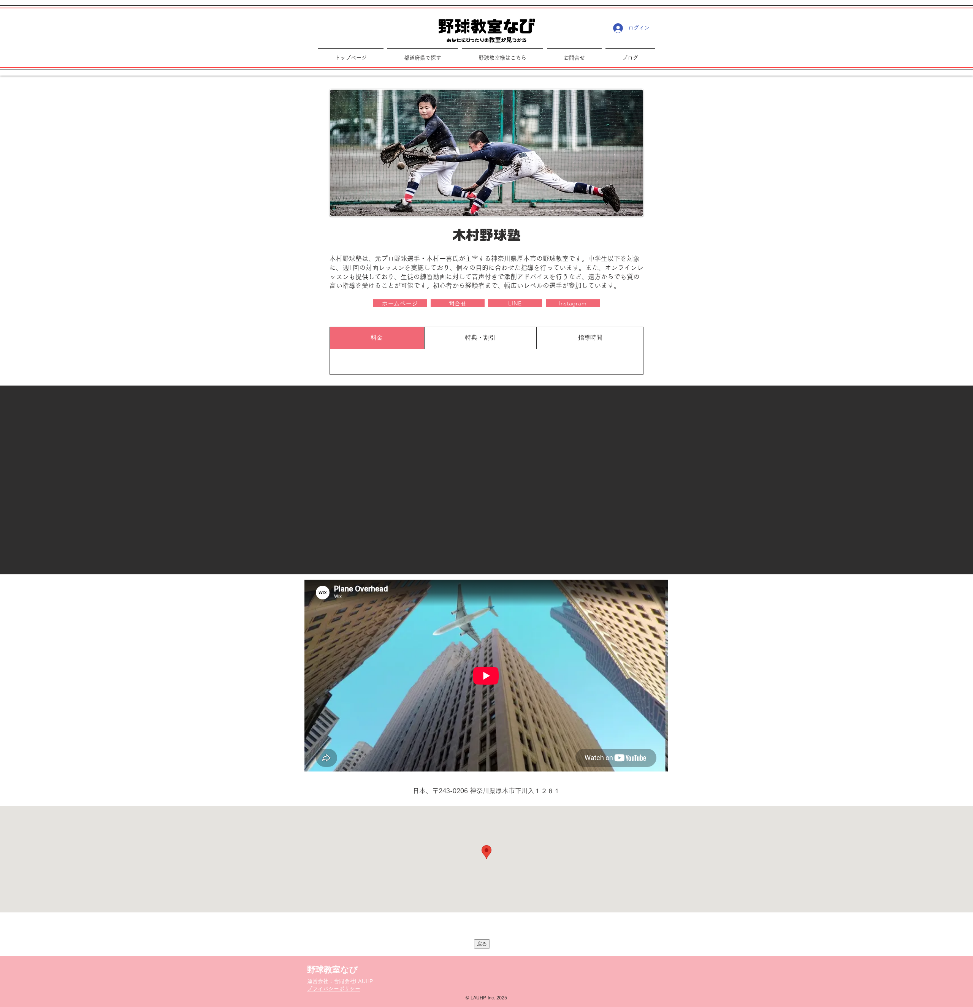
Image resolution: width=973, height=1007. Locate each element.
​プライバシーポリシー (333, 988)
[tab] (377, 338)
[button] (502, 54)
